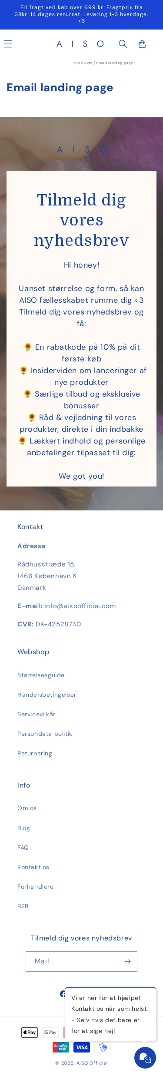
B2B (23, 906)
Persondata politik (45, 734)
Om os (27, 808)
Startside (83, 63)
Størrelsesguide (41, 675)
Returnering (35, 753)
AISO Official (92, 1063)
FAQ (23, 847)
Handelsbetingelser (47, 694)
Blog (23, 828)
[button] (123, 43)
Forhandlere (35, 886)
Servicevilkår (36, 714)
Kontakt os (33, 867)
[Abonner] (127, 961)
